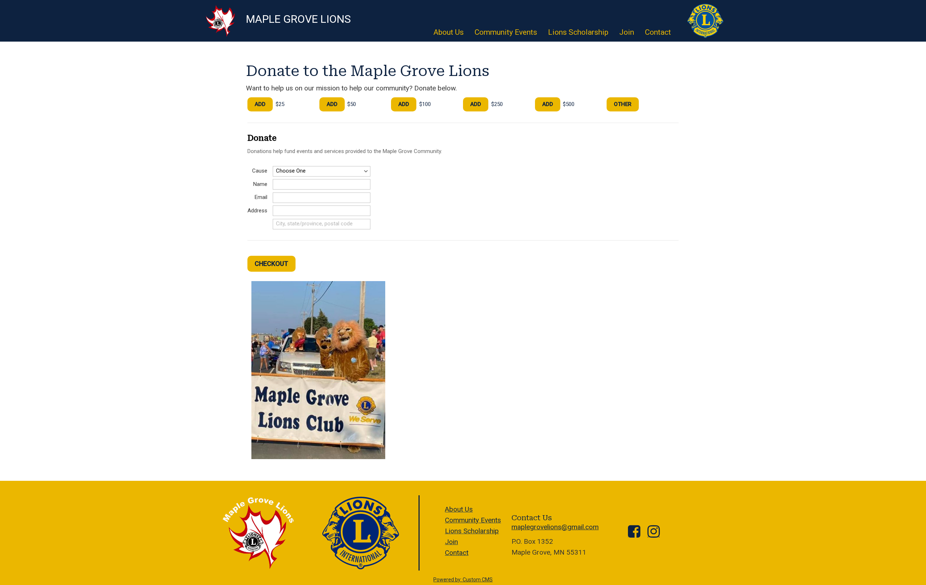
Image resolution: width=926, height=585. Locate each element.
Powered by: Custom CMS (463, 579)
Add (260, 104)
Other (623, 104)
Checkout (271, 263)
